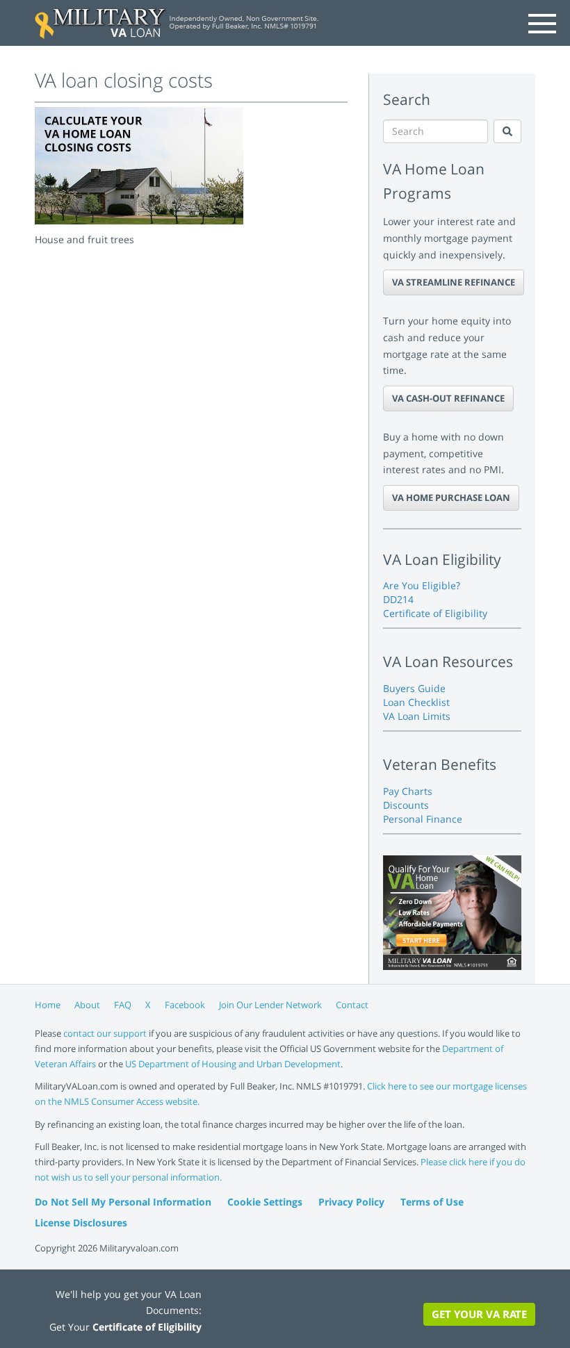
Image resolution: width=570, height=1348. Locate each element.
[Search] (507, 131)
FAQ (122, 1004)
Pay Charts (407, 791)
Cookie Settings (264, 1201)
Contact (352, 1004)
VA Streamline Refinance (453, 282)
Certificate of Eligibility (435, 613)
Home (47, 1004)
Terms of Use (432, 1201)
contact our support (105, 1033)
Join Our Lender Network (270, 1004)
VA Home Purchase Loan (451, 497)
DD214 (398, 599)
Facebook (185, 1004)
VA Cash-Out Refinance (448, 398)
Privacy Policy (351, 1201)
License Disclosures (81, 1222)
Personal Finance (422, 818)
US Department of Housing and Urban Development (233, 1064)
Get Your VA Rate (479, 1314)
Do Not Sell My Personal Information (123, 1201)
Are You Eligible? (421, 585)
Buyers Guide (414, 688)
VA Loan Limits (416, 716)
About (87, 1004)
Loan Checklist (416, 702)
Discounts (406, 805)
